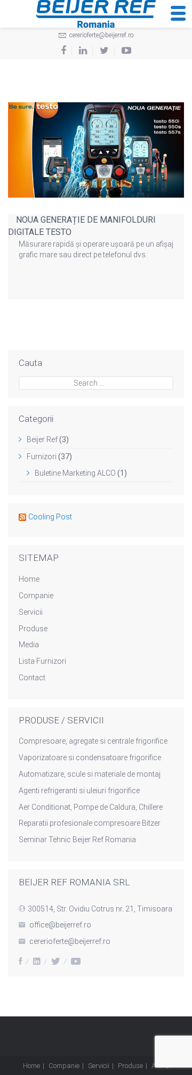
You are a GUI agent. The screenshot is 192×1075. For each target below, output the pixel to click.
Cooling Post (50, 516)
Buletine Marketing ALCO (75, 473)
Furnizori (42, 456)
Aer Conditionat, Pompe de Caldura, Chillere (91, 807)
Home (29, 579)
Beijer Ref (42, 439)
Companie (36, 595)
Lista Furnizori (42, 661)
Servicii (31, 612)
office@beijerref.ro (60, 925)
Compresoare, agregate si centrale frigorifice (93, 741)
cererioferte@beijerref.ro (100, 35)
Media (29, 644)
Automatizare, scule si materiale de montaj (90, 774)
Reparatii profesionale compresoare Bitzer (90, 823)
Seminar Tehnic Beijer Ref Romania (77, 839)
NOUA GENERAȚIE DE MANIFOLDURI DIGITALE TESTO (82, 226)
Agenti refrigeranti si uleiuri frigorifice (79, 790)
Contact (32, 677)
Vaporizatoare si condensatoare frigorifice (90, 757)
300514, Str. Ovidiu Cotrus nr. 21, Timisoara (100, 909)
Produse (33, 628)
